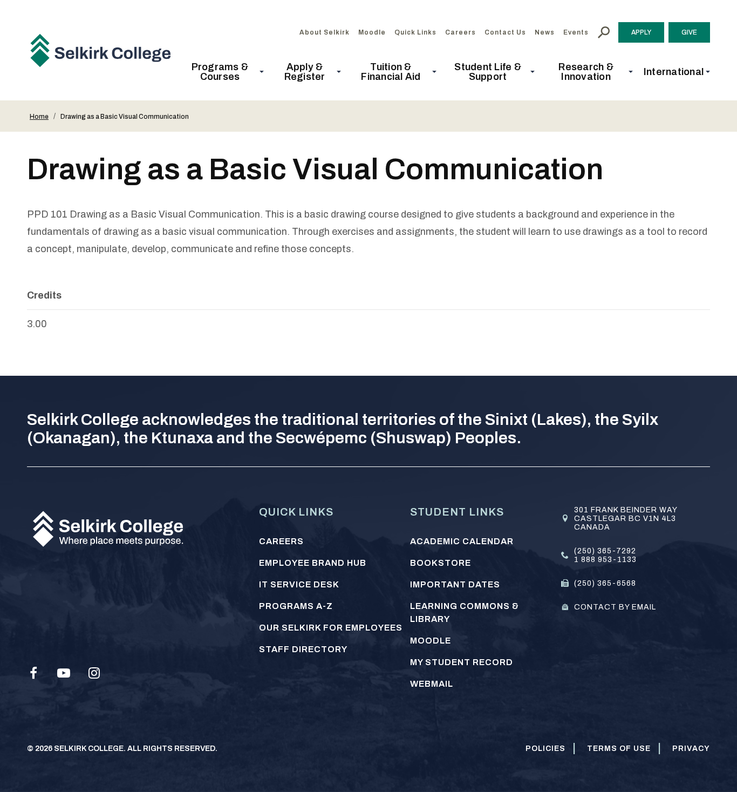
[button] (223, 71)
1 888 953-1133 (605, 560)
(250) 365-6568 (605, 583)
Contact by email (615, 607)
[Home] (104, 50)
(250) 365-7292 (605, 551)
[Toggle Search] (604, 32)
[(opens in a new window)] (33, 673)
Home (39, 116)
